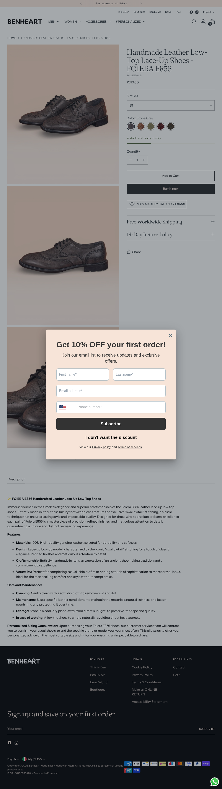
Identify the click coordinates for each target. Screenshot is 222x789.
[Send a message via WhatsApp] (215, 782)
